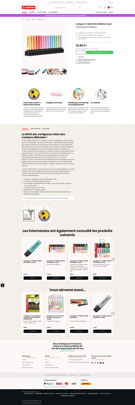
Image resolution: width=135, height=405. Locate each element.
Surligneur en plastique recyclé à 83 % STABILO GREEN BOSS (32, 317)
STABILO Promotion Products (52, 367)
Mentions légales (28, 393)
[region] (44, 49)
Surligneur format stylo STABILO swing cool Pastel (55, 317)
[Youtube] (100, 363)
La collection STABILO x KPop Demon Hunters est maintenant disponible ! (65, 15)
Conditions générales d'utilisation (77, 393)
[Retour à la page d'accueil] (29, 7)
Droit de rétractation (105, 393)
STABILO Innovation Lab (27, 362)
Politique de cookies (49, 393)
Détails (33, 278)
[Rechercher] (80, 7)
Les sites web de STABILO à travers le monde (78, 362)
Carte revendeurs (49, 365)
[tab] (26, 128)
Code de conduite (26, 365)
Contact (47, 362)
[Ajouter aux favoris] (41, 239)
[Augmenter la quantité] (84, 53)
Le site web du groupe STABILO (75, 359)
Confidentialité (38, 393)
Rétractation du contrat (31, 402)
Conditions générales (93, 393)
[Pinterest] (103, 363)
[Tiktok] (98, 363)
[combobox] (68, 8)
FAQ (46, 359)
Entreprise (24, 359)
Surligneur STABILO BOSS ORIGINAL (79, 316)
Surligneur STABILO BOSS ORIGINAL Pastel (32, 261)
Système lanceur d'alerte (27, 367)
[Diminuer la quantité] (77, 53)
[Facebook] (95, 363)
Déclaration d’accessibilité (67, 395)
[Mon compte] (104, 7)
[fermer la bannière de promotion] (134, 15)
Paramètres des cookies (61, 393)
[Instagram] (92, 363)
